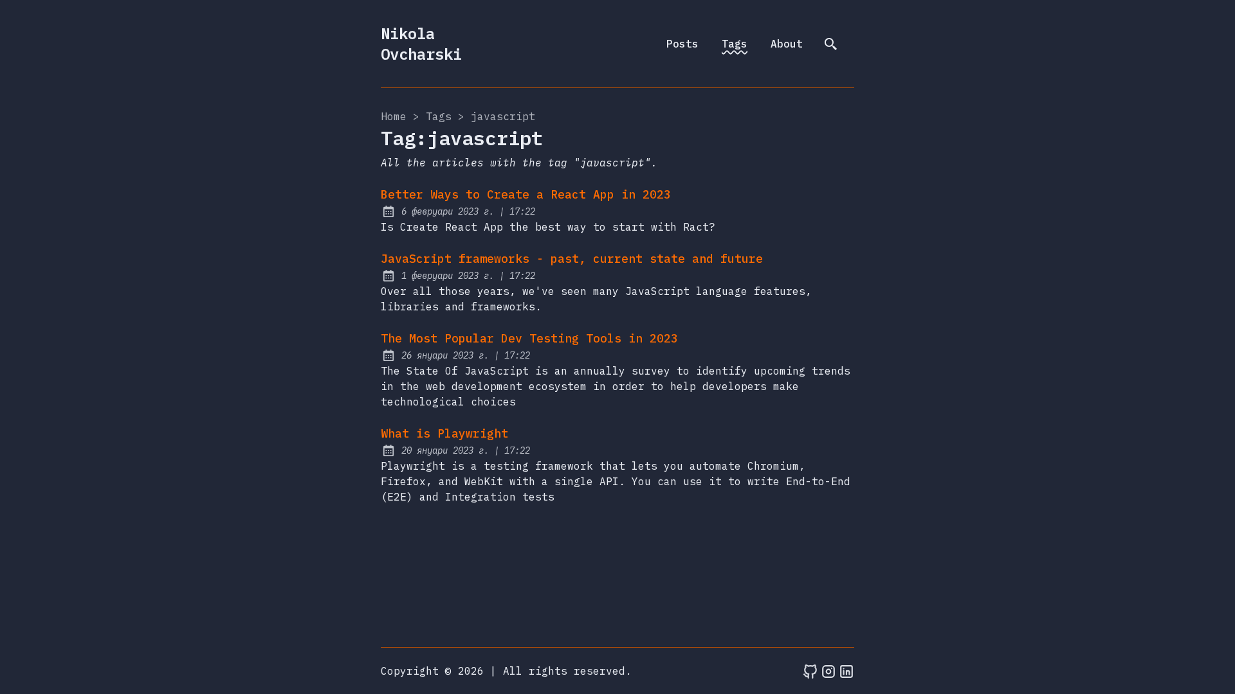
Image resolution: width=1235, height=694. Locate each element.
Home (394, 116)
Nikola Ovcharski (421, 43)
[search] (831, 44)
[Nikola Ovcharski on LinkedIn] (846, 671)
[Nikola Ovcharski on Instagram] (828, 671)
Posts (682, 43)
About (787, 43)
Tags (734, 43)
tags (439, 116)
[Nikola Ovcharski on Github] (810, 671)
